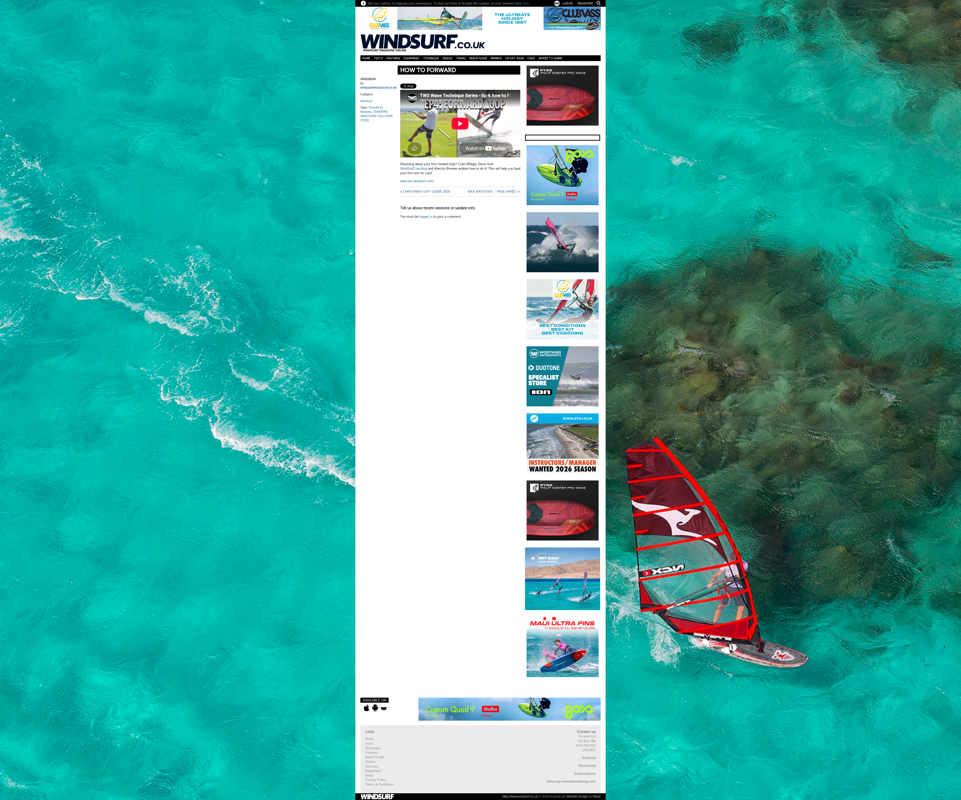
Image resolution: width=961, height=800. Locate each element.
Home (366, 58)
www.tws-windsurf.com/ (417, 181)
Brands (496, 58)
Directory (371, 766)
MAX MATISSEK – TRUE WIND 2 (493, 191)
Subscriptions (585, 773)
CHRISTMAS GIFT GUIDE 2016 (426, 191)
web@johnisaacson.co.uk (378, 87)
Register (585, 3)
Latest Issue (514, 58)
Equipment (412, 58)
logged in (425, 216)
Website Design (577, 796)
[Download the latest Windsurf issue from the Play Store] (375, 708)
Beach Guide (478, 58)
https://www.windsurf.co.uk (520, 796)
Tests (378, 58)
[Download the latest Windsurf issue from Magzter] (384, 708)
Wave (597, 796)
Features (393, 58)
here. (526, 3)
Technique (431, 58)
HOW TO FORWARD (428, 70)
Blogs (369, 775)
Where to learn (550, 58)
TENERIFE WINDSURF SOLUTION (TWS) (376, 116)
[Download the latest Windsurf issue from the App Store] (366, 708)
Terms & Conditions (379, 784)
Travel (461, 58)
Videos (447, 58)
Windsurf (366, 101)
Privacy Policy (375, 780)
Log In (568, 3)
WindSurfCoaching (413, 168)
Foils (531, 58)
